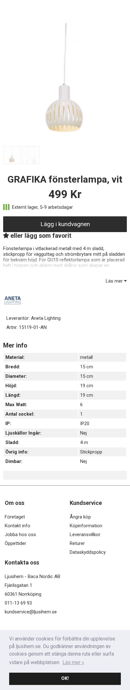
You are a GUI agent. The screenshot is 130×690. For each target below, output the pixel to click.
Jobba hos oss (20, 534)
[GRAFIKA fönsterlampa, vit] (65, 140)
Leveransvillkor (85, 534)
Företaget (15, 517)
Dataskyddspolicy (88, 552)
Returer (77, 543)
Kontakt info (17, 526)
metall (86, 357)
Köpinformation (86, 526)
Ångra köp (80, 517)
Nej (83, 433)
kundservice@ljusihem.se (31, 612)
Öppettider (15, 543)
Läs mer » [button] (73, 662)
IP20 (84, 423)
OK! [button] (65, 678)
